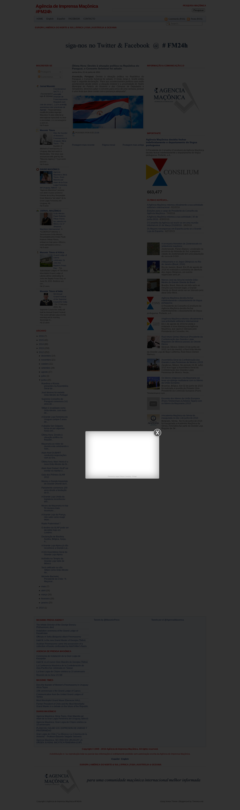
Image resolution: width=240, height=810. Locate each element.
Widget (134, 476)
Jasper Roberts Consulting (123, 476)
